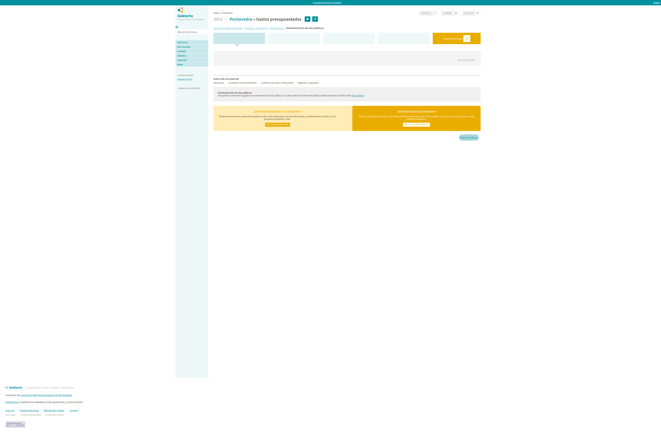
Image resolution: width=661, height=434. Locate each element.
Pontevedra (241, 19)
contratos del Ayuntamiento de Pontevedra (46, 395)
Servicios (182, 60)
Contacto (73, 410)
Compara (181, 51)
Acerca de (10, 410)
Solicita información (277, 124)
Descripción (218, 82)
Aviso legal (10, 414)
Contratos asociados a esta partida (277, 82)
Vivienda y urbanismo (256, 28)
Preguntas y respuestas (307, 82)
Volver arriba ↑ (469, 137)
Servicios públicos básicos (227, 28)
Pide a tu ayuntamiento (416, 124)
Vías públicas (277, 28)
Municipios (182, 42)
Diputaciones (184, 47)
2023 (218, 19)
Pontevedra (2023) (184, 79)
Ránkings (181, 56)
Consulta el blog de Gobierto (327, 2)
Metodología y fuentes (54, 410)
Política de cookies (55, 414)
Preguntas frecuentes (29, 410)
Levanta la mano (453, 38)
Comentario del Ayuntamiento (242, 82)
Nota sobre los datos (466, 59)
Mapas (180, 64)
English (656, 2)
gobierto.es (12, 402)
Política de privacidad (30, 414)
